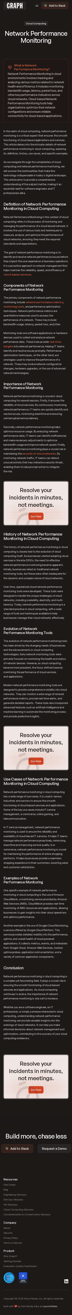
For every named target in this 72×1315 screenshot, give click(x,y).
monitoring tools (13, 306)
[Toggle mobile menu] (36, 5)
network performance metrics (44, 302)
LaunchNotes (50, 1306)
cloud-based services (17, 274)
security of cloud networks (39, 453)
